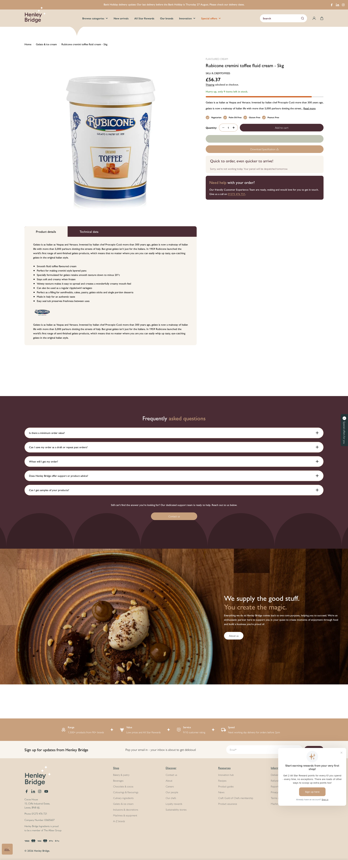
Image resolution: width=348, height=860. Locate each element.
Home (27, 44)
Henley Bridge (41, 850)
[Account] (314, 18)
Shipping (210, 84)
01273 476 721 (236, 194)
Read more (309, 108)
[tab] (46, 231)
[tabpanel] (110, 291)
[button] (344, 430)
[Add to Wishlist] (265, 139)
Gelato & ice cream (46, 44)
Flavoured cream (217, 59)
